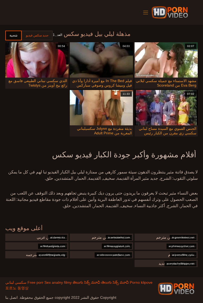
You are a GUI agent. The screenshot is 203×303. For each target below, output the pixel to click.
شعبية (13, 35)
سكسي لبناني (15, 282)
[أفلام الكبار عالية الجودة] (176, 289)
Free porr (35, 282)
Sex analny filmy (58, 282)
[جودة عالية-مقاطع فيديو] (171, 12)
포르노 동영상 (17, 288)
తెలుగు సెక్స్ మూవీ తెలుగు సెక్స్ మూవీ (101, 282)
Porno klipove (141, 282)
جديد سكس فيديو (37, 35)
